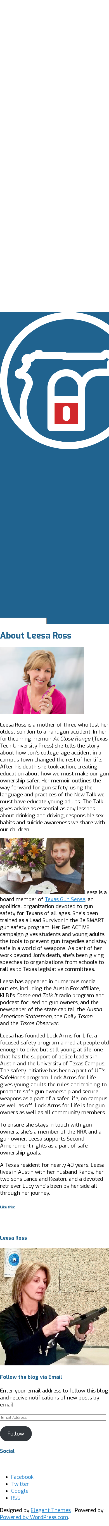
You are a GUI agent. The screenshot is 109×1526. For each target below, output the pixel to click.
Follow (16, 1433)
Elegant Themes (51, 1510)
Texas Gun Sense (65, 899)
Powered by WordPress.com (34, 1517)
